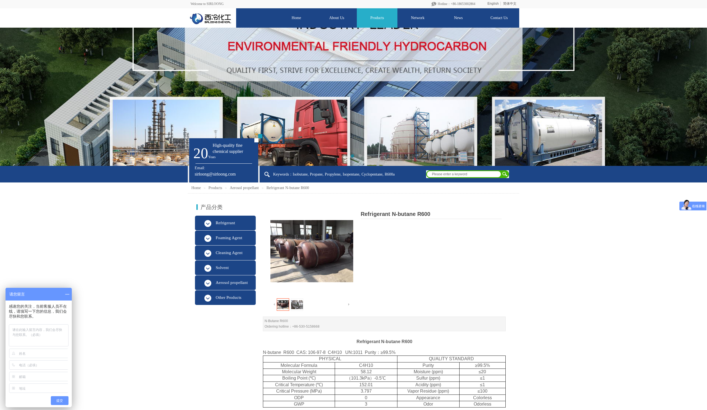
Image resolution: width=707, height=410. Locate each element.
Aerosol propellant (244, 188)
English (493, 4)
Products (215, 188)
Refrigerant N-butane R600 (288, 188)
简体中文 (509, 4)
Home (196, 188)
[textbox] (464, 174)
